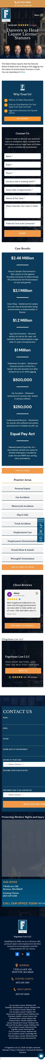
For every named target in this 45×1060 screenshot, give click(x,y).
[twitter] (22, 954)
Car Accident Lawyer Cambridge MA (22, 1034)
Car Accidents (22, 497)
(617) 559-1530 (22, 982)
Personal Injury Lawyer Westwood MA (22, 1036)
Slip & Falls (22, 515)
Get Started (22, 119)
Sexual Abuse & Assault (22, 550)
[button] (23, 677)
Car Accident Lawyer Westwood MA (22, 1027)
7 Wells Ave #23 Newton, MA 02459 (22, 970)
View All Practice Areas (22, 567)
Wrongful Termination (22, 558)
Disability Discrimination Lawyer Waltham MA (22, 1007)
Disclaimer (21, 1050)
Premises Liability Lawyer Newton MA (22, 1016)
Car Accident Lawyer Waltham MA (22, 1005)
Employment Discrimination (22, 541)
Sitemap (5, 1050)
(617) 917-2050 (22, 994)
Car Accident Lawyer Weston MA (22, 1010)
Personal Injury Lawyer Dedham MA (22, 1020)
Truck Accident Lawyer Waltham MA (22, 1031)
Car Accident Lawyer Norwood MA (22, 1038)
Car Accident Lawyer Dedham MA (22, 1012)
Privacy (13, 1050)
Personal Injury (22, 488)
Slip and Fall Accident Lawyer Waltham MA (22, 1025)
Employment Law (22, 532)
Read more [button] (11, 614)
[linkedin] (28, 954)
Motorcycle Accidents (22, 506)
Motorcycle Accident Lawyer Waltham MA (22, 1014)
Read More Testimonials (22, 626)
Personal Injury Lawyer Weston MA (22, 1018)
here (23, 72)
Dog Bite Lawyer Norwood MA (22, 1029)
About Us (23, 671)
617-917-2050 (24, 2)
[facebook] (17, 954)
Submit (22, 233)
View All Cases (22, 471)
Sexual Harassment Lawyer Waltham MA (22, 1023)
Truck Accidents (22, 523)
